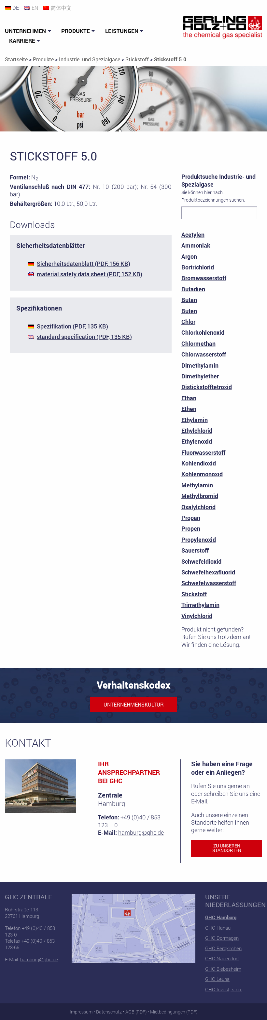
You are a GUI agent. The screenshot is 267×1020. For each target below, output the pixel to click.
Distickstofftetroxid (206, 387)
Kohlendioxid (198, 463)
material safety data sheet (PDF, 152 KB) (89, 274)
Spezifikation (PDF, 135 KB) (72, 326)
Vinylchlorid (196, 616)
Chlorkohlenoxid (202, 332)
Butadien (193, 289)
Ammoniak (195, 245)
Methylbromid (199, 496)
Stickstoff (194, 594)
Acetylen (192, 234)
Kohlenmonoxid (202, 474)
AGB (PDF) (136, 1012)
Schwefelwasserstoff (208, 583)
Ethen (188, 409)
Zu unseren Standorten (226, 848)
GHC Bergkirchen (223, 948)
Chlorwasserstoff (203, 354)
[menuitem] (29, 31)
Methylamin (197, 485)
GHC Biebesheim (223, 969)
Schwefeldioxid (201, 561)
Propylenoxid (198, 539)
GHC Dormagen (222, 938)
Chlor (188, 322)
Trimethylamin (200, 605)
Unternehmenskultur (134, 704)
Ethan (188, 398)
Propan (190, 518)
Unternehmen (25, 31)
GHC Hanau (218, 927)
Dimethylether (200, 376)
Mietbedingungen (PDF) (173, 1012)
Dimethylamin (199, 365)
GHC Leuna (217, 979)
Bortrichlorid (197, 267)
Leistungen (121, 31)
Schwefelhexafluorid (208, 572)
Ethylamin (194, 420)
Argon (189, 256)
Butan (189, 300)
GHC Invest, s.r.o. (223, 989)
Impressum (81, 1012)
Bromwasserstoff (203, 278)
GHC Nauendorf (222, 958)
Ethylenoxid (196, 441)
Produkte (75, 31)
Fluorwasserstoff (203, 452)
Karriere (22, 40)
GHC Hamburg (220, 917)
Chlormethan (198, 343)
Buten (189, 311)
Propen (190, 528)
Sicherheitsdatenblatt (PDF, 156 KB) (83, 263)
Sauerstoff (195, 550)
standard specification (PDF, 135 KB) (84, 337)
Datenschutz (109, 1012)
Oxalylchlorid (198, 507)
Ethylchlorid (196, 430)
